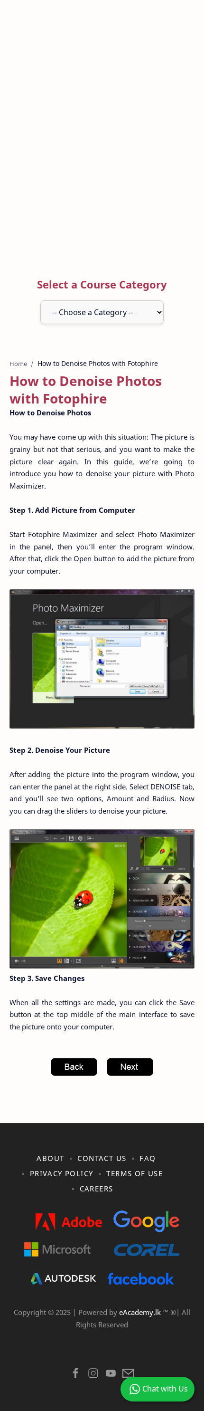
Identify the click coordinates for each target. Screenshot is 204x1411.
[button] (76, 1375)
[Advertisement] (102, 140)
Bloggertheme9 (164, 1348)
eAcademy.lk (141, 1312)
